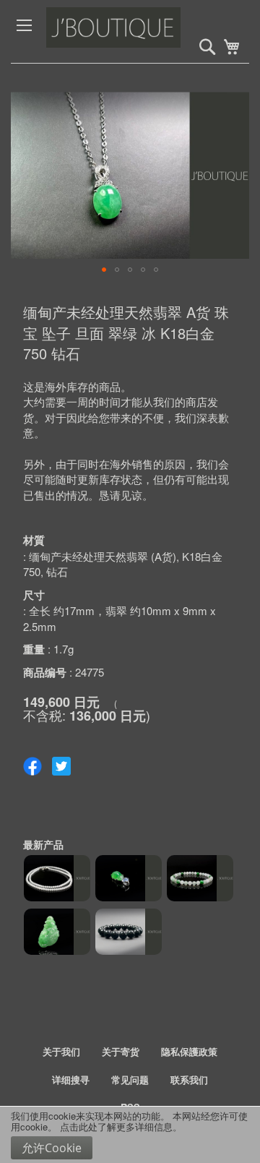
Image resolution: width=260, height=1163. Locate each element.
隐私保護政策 (189, 1051)
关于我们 (61, 1051)
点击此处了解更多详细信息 (116, 1126)
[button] (104, 269)
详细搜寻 (71, 1079)
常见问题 (130, 1079)
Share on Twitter (61, 766)
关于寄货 (120, 1051)
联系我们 (189, 1079)
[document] (130, 1134)
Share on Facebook (32, 766)
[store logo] (142, 31)
